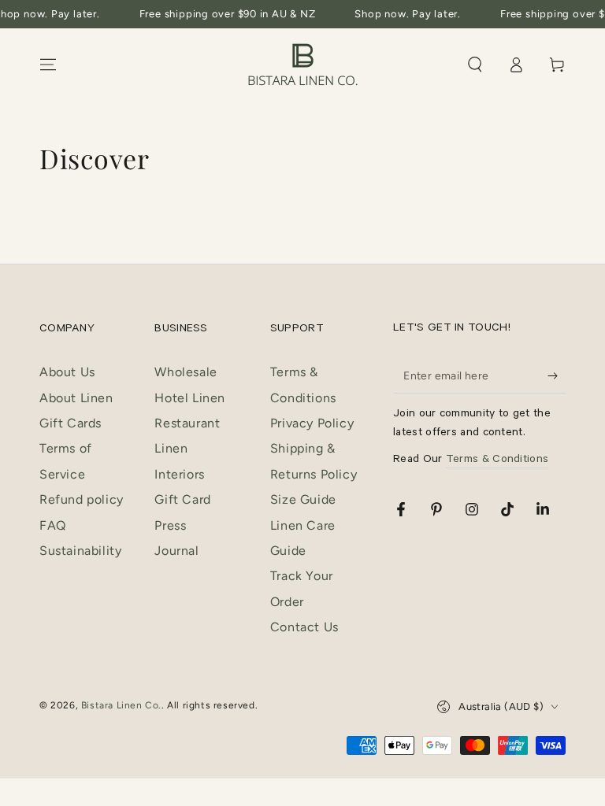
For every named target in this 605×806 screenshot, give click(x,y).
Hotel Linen (189, 397)
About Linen (76, 397)
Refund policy (81, 499)
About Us (67, 371)
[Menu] (48, 64)
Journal (176, 550)
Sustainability (80, 550)
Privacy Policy (312, 423)
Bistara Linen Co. (121, 705)
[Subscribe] (556, 375)
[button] (475, 64)
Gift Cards (70, 423)
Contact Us (304, 626)
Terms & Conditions (497, 460)
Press (170, 525)
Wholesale (185, 371)
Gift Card (182, 499)
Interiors (179, 474)
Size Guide (303, 499)
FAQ (52, 525)
